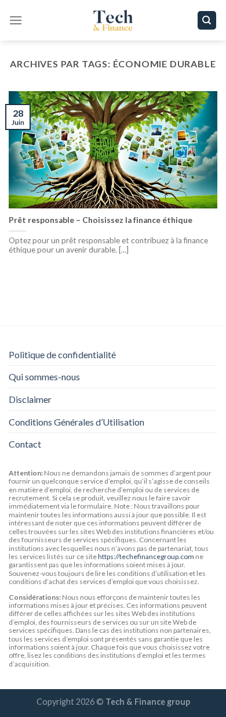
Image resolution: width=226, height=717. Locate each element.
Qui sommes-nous (44, 376)
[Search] (207, 20)
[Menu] (16, 20)
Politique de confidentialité (62, 354)
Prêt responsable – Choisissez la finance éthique (100, 220)
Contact (25, 443)
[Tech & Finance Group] (113, 20)
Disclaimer (30, 399)
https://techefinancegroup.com (146, 556)
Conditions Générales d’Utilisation (76, 421)
